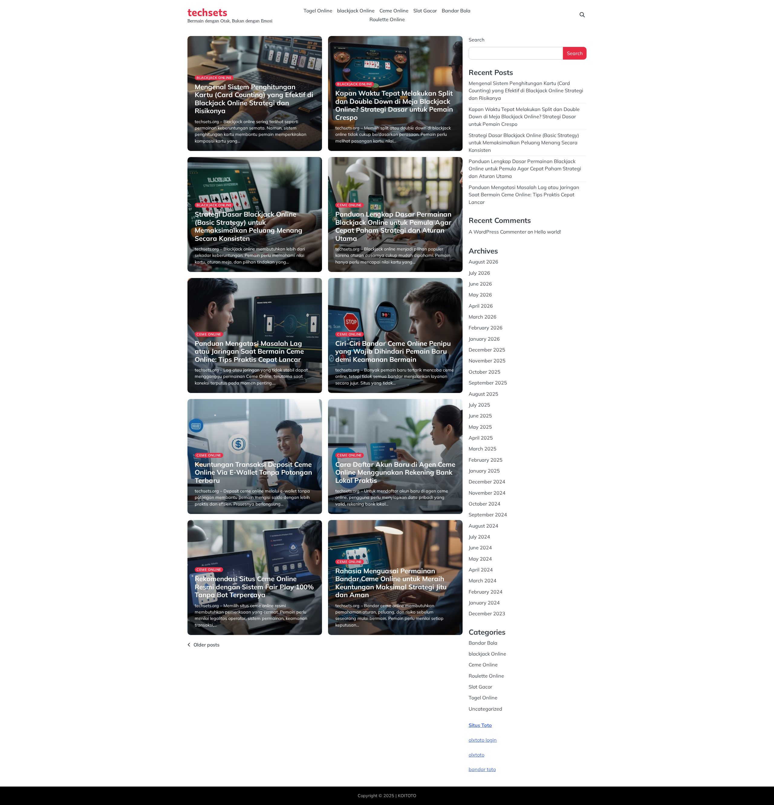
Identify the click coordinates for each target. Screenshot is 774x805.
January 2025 (484, 471)
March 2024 (482, 581)
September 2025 (488, 383)
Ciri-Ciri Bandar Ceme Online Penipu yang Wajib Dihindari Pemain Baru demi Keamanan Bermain (393, 351)
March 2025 (482, 449)
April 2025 (481, 438)
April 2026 (481, 306)
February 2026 (485, 328)
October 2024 (484, 504)
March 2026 (482, 317)
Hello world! (547, 232)
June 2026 (480, 284)
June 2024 (480, 548)
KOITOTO (407, 795)
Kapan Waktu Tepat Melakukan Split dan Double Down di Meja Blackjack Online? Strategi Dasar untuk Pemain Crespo (394, 105)
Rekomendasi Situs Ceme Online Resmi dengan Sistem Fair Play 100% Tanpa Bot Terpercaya (254, 586)
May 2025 (480, 427)
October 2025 (484, 372)
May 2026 (480, 295)
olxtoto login (483, 740)
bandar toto (482, 769)
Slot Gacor (425, 11)
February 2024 (485, 592)
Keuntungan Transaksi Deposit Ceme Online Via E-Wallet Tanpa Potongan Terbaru (253, 472)
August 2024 (483, 526)
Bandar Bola (456, 11)
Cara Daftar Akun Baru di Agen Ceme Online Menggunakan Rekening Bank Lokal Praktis (395, 472)
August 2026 (483, 262)
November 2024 (487, 493)
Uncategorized (485, 709)
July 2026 (479, 273)
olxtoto (476, 755)
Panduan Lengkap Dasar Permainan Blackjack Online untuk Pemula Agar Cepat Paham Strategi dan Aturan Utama (393, 226)
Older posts (207, 645)
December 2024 (487, 482)
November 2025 (487, 361)
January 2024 (484, 603)
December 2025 (487, 350)
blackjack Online (356, 11)
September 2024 (488, 515)
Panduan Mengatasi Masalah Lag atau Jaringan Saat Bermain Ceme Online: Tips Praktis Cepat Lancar (249, 351)
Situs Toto (480, 725)
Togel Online (318, 11)
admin (201, 150)
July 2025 (479, 405)
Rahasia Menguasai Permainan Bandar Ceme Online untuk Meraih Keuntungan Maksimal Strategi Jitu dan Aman (391, 583)
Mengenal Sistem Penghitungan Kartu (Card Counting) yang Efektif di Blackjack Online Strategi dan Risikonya (254, 99)
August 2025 (483, 394)
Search (476, 40)
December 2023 (487, 613)
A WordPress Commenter (497, 232)
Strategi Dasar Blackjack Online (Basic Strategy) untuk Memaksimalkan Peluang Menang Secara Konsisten (248, 226)
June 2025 (480, 416)
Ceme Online (393, 11)
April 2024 (481, 570)
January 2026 (484, 339)
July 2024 (479, 537)
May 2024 (480, 559)
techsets (207, 12)
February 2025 (485, 460)
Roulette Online (387, 19)
